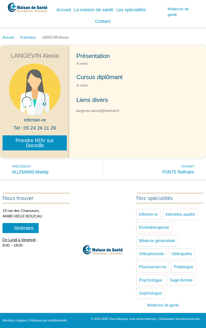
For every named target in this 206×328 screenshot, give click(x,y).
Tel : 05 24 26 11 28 (35, 128)
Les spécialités (131, 9)
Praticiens (28, 37)
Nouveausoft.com (187, 319)
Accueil (63, 9)
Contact (103, 21)
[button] (35, 142)
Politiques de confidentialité (48, 320)
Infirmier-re (35, 120)
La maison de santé (93, 9)
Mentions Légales (15, 320)
